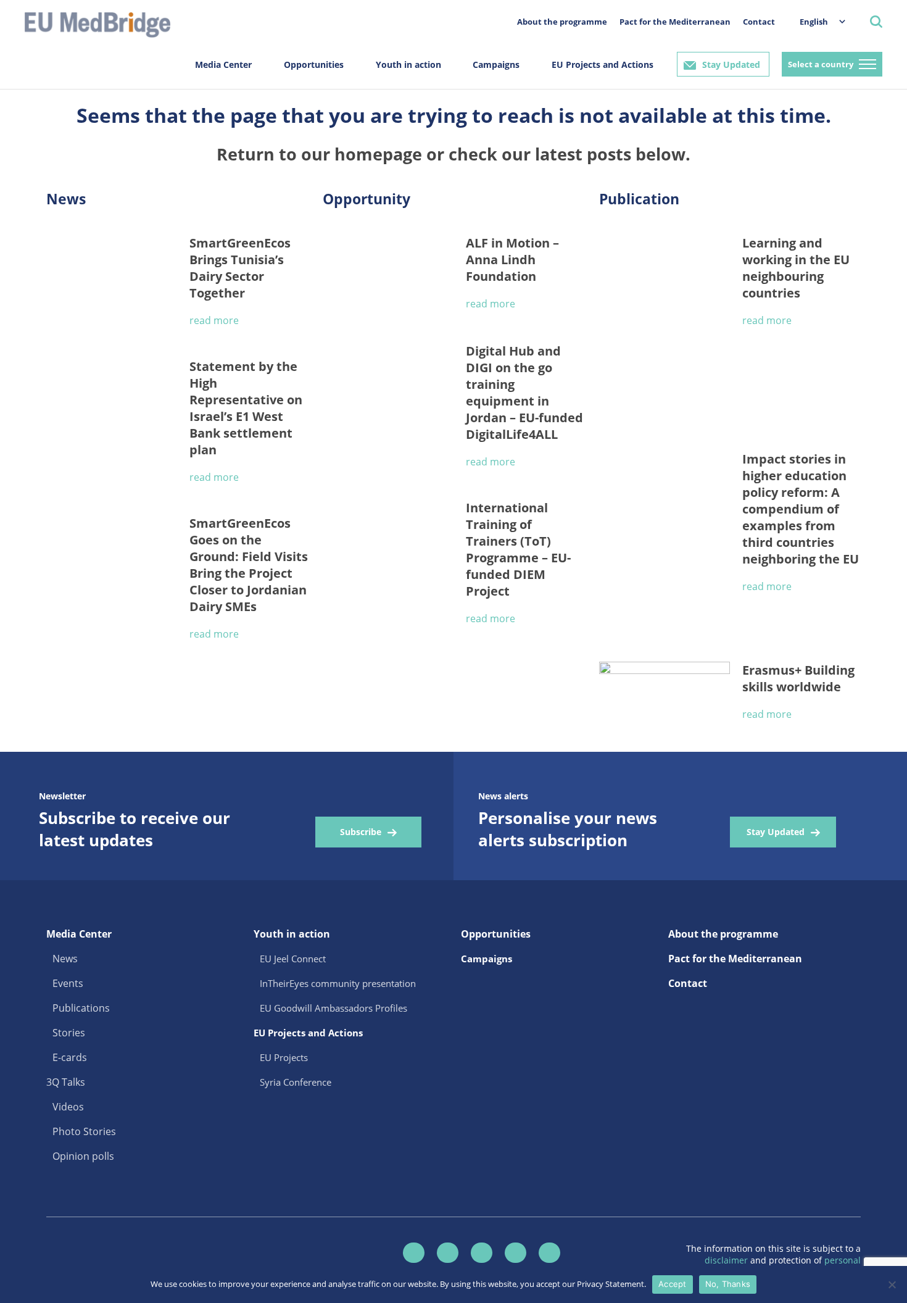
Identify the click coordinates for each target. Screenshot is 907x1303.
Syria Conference (295, 1082)
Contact (759, 21)
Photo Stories (84, 1131)
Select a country (820, 64)
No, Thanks (728, 1284)
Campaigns (496, 64)
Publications (81, 1008)
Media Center (223, 64)
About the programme (562, 21)
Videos (68, 1107)
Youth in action (408, 64)
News (65, 958)
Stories (68, 1032)
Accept (672, 1284)
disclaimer (727, 1260)
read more (214, 320)
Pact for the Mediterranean (675, 21)
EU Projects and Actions (602, 64)
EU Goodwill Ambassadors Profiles (333, 1008)
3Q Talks (65, 1082)
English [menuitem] (814, 21)
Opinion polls (83, 1156)
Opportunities (314, 64)
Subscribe (360, 832)
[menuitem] (816, 21)
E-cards (69, 1057)
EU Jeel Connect (293, 958)
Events (67, 983)
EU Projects (284, 1057)
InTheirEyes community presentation (338, 983)
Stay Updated (731, 64)
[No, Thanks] (891, 1284)
